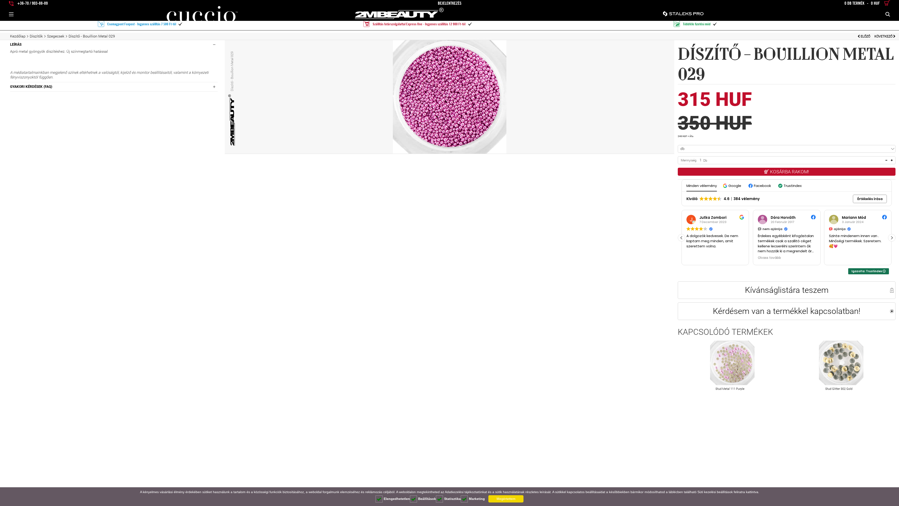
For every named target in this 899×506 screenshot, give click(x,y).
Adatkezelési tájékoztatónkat (466, 492)
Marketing (477, 499)
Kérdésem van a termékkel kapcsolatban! (786, 311)
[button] (732, 185)
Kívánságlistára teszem (787, 290)
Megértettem (506, 499)
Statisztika (452, 499)
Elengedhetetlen (397, 499)
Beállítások (427, 499)
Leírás (16, 44)
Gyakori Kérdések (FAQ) (31, 87)
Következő (883, 36)
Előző (865, 36)
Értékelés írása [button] (870, 199)
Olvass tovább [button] (769, 258)
